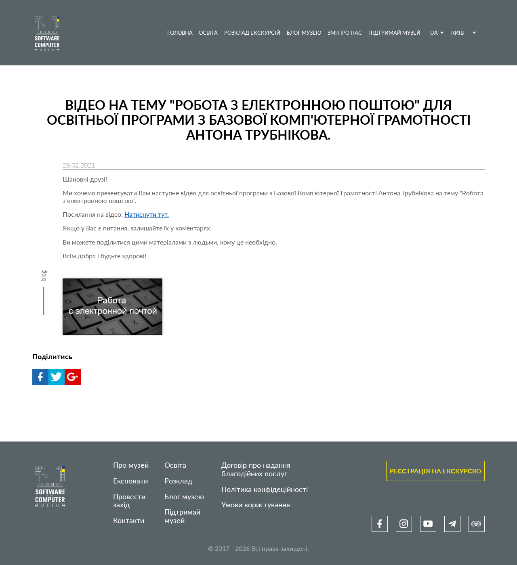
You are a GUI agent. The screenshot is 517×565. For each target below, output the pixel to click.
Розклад (178, 481)
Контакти (128, 520)
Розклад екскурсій (252, 32)
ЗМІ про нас (345, 32)
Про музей (131, 465)
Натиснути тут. (146, 214)
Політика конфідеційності (264, 489)
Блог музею (304, 32)
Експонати (130, 481)
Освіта (208, 32)
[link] (380, 524)
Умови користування (255, 504)
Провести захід (129, 500)
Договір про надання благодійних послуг (255, 469)
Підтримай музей (394, 32)
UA (434, 32)
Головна (180, 32)
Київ (457, 32)
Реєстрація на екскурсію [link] (435, 471)
